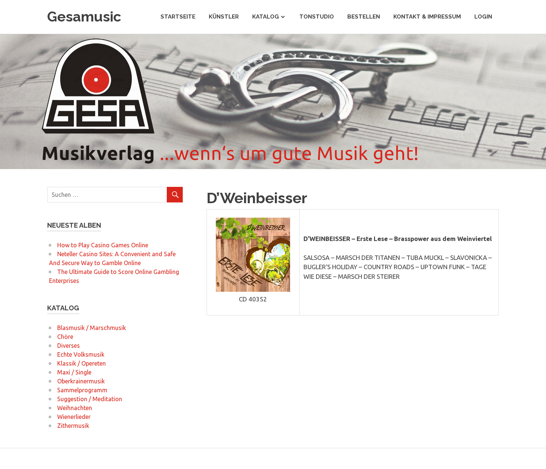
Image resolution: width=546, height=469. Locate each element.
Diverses (68, 345)
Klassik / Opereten (81, 363)
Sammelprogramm (82, 390)
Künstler (224, 16)
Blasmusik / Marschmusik (91, 327)
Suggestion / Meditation (89, 399)
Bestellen (363, 16)
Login (483, 16)
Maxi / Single (74, 372)
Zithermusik (73, 425)
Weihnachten (74, 407)
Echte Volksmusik (80, 354)
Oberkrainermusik (81, 381)
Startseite (177, 16)
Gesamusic (84, 16)
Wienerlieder (74, 416)
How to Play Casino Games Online (102, 245)
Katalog (265, 16)
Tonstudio (316, 16)
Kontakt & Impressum (427, 16)
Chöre (65, 336)
